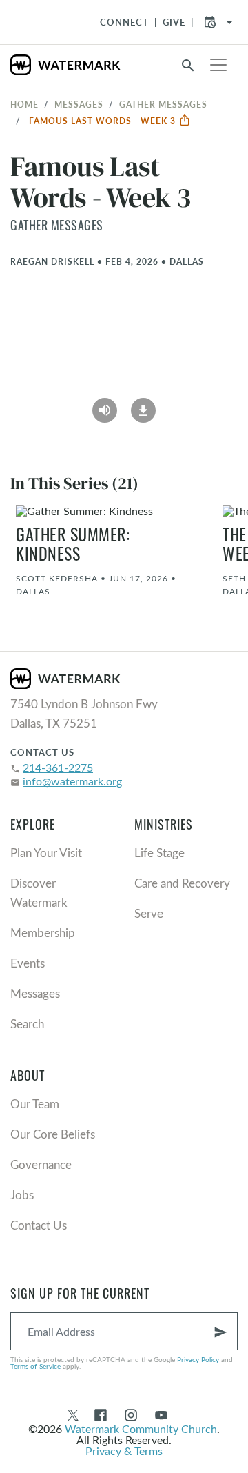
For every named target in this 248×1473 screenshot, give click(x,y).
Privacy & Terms (124, 1450)
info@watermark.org (72, 781)
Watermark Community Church (141, 1428)
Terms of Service (35, 1366)
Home (24, 104)
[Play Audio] (104, 405)
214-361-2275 (58, 767)
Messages (78, 104)
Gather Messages (163, 104)
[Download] (143, 405)
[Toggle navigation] (218, 65)
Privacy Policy (198, 1359)
